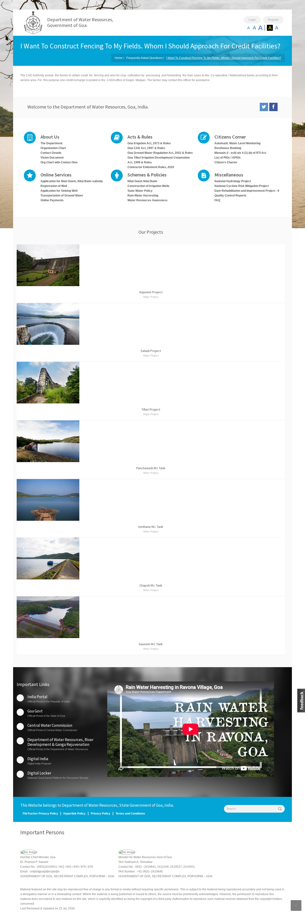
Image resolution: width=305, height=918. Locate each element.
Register (273, 19)
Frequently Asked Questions (144, 58)
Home (118, 58)
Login (252, 19)
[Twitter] (264, 107)
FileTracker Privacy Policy (40, 813)
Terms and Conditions (130, 813)
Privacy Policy (100, 813)
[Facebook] (273, 107)
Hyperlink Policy (74, 813)
